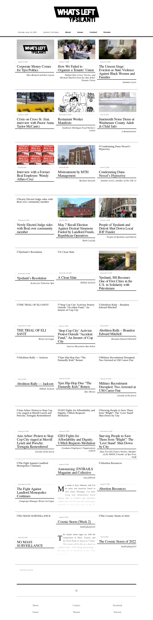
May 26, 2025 (22, 167)
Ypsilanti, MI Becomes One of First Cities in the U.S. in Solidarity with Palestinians (115, 282)
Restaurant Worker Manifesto (70, 121)
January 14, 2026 (105, 62)
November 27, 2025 (65, 114)
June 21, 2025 (104, 114)
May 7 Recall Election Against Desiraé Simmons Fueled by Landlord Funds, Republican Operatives (76, 230)
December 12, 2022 (106, 431)
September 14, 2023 (24, 326)
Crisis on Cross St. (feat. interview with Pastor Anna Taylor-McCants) (35, 122)
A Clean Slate (67, 277)
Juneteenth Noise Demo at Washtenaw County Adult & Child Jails (116, 122)
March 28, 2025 (63, 167)
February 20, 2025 (23, 220)
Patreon (134, 32)
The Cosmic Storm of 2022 (117, 541)
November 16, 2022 (24, 484)
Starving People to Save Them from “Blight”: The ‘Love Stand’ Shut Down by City (116, 441)
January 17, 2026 (64, 62)
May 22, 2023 (104, 326)
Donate (107, 32)
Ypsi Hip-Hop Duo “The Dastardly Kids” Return (74, 384)
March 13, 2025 (104, 167)
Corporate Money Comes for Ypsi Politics (34, 68)
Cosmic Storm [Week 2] (74, 521)
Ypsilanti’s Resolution (31, 277)
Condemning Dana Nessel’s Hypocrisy (112, 173)
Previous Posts (26, 570)
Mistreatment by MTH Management (73, 173)
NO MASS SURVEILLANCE (30, 543)
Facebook (118, 32)
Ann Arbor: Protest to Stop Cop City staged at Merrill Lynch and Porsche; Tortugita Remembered (35, 441)
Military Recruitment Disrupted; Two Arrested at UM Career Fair (117, 387)
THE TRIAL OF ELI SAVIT (31, 332)
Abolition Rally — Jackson (35, 383)
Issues (80, 32)
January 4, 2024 (105, 220)
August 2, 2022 (63, 517)
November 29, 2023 (65, 273)
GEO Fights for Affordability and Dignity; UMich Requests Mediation (76, 439)
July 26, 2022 (104, 537)
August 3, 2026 (22, 62)
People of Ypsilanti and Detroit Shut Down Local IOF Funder (116, 228)
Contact (93, 32)
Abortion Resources (112, 488)
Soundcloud (126, 32)
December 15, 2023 (24, 273)
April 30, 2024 (63, 220)
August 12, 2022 (64, 464)
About (68, 32)
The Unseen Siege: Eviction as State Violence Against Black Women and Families (117, 71)
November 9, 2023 (106, 273)
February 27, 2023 (64, 378)
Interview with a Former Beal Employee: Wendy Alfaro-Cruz (33, 175)
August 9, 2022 (22, 537)
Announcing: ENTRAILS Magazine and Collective (75, 470)
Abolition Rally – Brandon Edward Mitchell (117, 332)
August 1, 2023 (63, 326)
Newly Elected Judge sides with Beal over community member (35, 228)
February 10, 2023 (105, 379)
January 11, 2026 (23, 114)
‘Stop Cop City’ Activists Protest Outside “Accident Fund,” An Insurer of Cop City (75, 335)
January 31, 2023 (64, 431)
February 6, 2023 (23, 431)
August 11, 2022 (105, 484)
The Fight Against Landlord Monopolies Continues (31, 492)
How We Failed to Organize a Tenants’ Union (76, 68)
